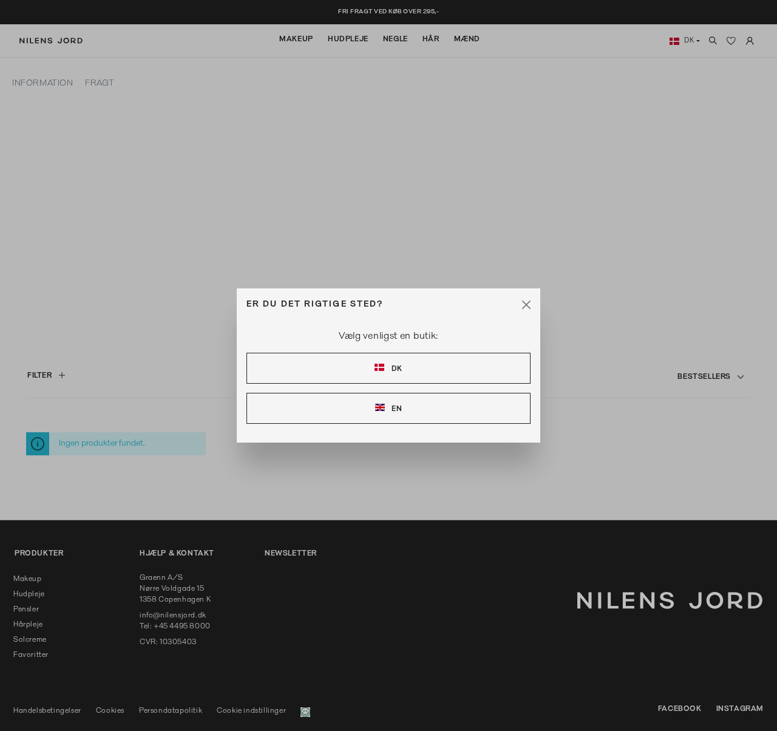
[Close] (526, 305)
